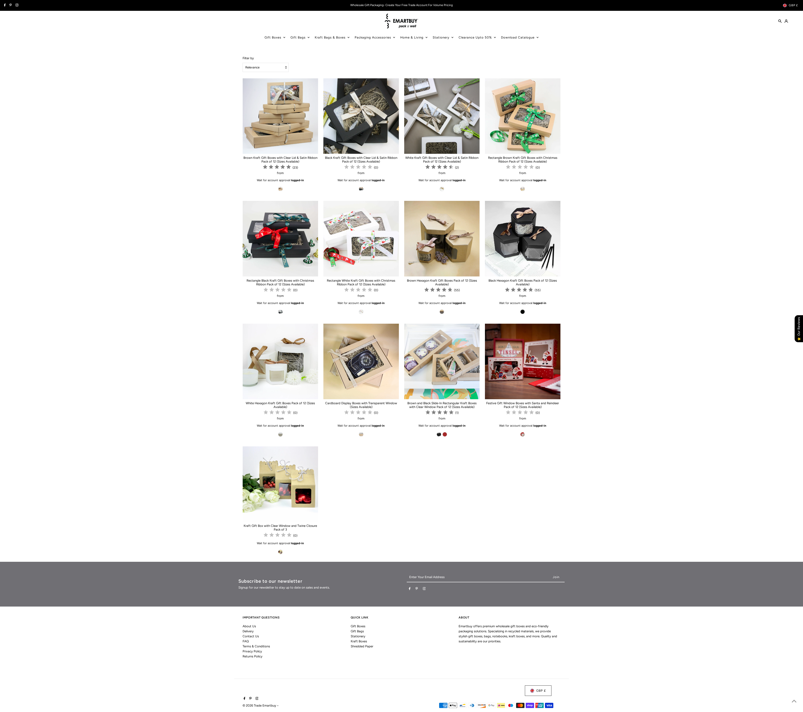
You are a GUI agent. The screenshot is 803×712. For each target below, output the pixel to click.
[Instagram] (16, 5)
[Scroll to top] (794, 701)
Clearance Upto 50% (475, 37)
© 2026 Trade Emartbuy (260, 705)
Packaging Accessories (373, 37)
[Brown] (280, 189)
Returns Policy (252, 656)
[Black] (361, 189)
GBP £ (793, 5)
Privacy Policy (252, 651)
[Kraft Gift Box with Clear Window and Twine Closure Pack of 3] (280, 484)
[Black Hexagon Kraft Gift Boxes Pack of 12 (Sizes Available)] (522, 238)
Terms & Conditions (256, 646)
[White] (442, 189)
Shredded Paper (362, 646)
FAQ (246, 641)
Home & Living (411, 37)
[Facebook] (4, 5)
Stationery (441, 37)
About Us (249, 626)
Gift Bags (298, 37)
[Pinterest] (10, 5)
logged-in (297, 180)
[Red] (522, 434)
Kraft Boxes (359, 641)
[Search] (780, 21)
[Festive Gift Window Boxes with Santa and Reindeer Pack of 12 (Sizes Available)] (522, 361)
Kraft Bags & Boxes (330, 37)
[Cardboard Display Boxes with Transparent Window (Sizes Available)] (361, 361)
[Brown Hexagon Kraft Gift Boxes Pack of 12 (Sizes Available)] (442, 238)
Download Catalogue (517, 37)
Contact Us (251, 636)
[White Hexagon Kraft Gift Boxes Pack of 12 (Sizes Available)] (280, 361)
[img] (277, 167)
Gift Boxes (273, 37)
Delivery (248, 631)
